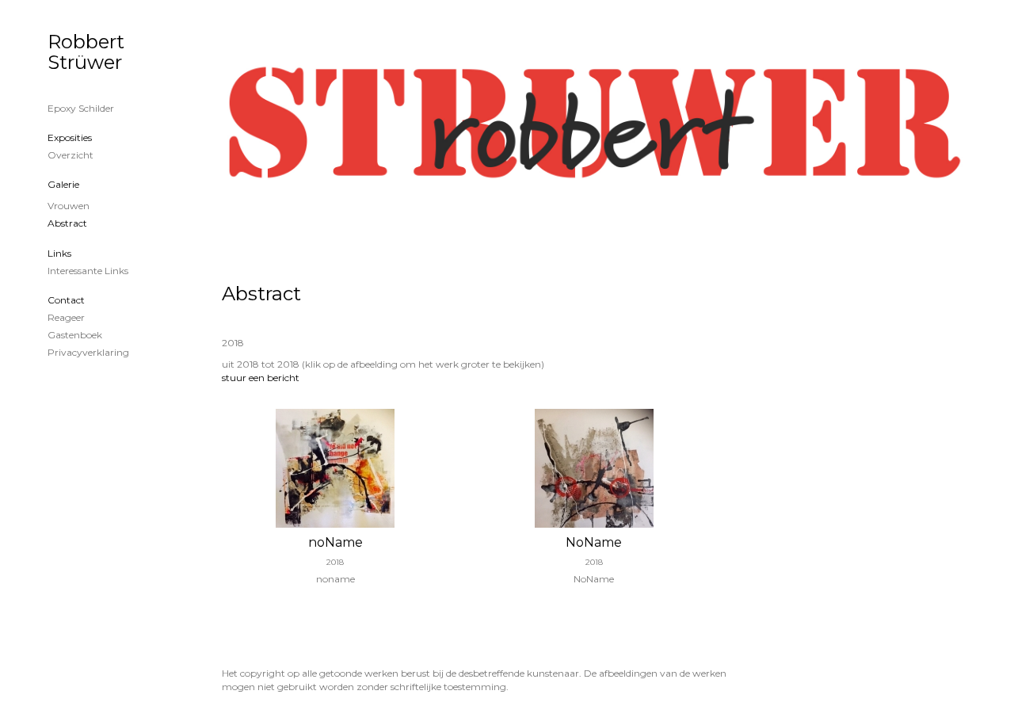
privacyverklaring (88, 352)
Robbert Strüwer (86, 52)
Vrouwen (69, 206)
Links (59, 253)
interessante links (88, 271)
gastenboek (75, 335)
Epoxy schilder (81, 108)
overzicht (70, 155)
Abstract (67, 223)
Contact (66, 300)
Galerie (63, 184)
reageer (66, 317)
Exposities (70, 137)
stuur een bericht (260, 377)
